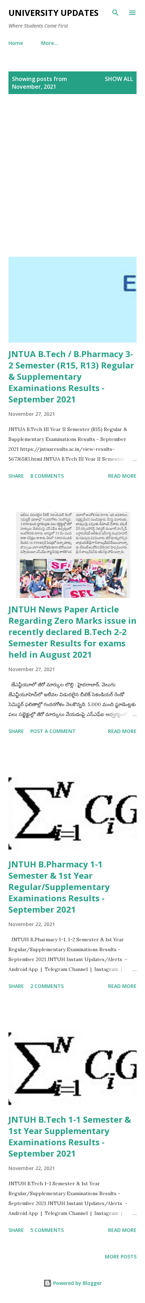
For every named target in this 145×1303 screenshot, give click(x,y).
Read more (122, 475)
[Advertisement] (72, 184)
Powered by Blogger (77, 1283)
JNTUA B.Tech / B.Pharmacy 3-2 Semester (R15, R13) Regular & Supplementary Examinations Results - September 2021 (71, 376)
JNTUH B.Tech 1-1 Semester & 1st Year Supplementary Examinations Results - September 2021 (69, 1136)
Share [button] (16, 475)
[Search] (115, 12)
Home (15, 43)
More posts (121, 1256)
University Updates (53, 12)
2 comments (47, 986)
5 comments (47, 1230)
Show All (119, 79)
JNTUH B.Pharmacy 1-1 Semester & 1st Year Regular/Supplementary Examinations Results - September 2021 (59, 886)
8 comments (47, 475)
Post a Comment (53, 731)
